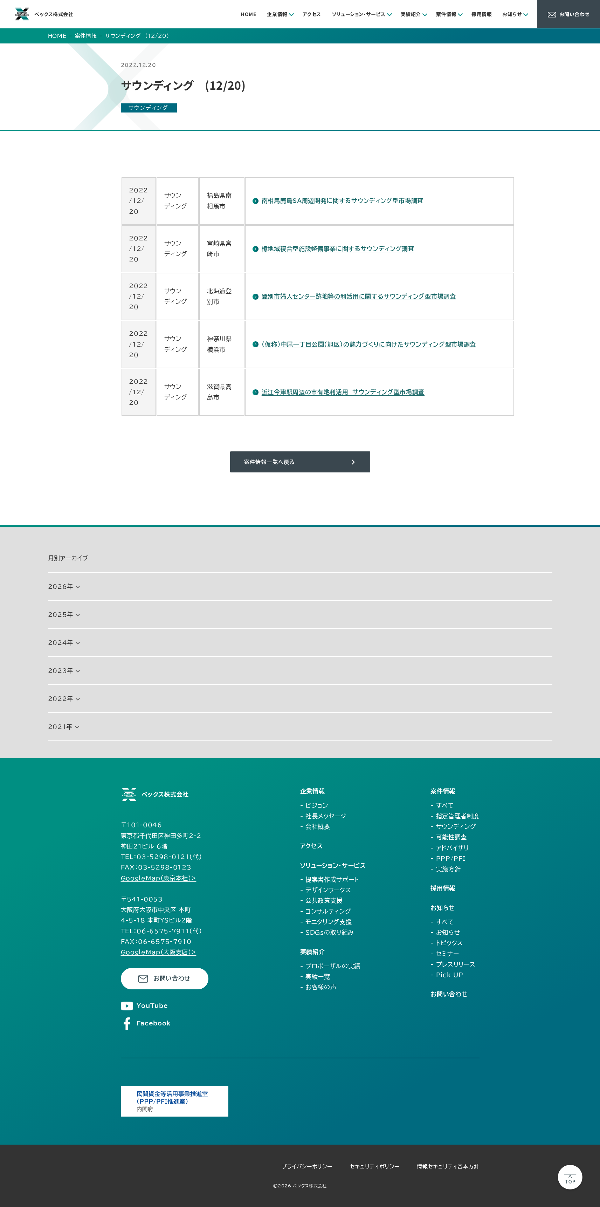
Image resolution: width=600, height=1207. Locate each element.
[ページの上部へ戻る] (570, 1177)
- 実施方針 (445, 869)
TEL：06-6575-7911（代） (161, 931)
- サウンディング (453, 827)
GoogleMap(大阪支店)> (158, 952)
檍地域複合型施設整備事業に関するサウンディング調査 (338, 249)
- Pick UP (446, 975)
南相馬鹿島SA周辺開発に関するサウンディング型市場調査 (342, 201)
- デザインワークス (325, 890)
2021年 (60, 727)
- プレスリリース (452, 964)
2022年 (60, 699)
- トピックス (446, 943)
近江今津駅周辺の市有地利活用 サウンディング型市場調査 (343, 392)
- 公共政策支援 (321, 900)
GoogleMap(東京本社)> (158, 878)
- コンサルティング (325, 911)
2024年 (60, 643)
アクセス (312, 14)
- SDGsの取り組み (327, 932)
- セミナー (444, 954)
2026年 (60, 586)
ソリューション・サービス (359, 14)
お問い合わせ (172, 978)
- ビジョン (314, 806)
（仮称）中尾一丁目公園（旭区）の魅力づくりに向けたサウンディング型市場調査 (369, 344)
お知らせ (512, 14)
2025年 (60, 615)
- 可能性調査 (448, 837)
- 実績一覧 (315, 977)
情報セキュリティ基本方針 (448, 1166)
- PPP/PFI (447, 858)
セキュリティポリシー (375, 1166)
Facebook (154, 1023)
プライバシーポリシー (307, 1166)
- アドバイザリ (449, 848)
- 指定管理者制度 (454, 816)
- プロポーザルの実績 (330, 966)
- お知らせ (445, 932)
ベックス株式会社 (53, 14)
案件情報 (446, 14)
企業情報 (277, 14)
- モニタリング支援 (326, 922)
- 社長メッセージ (323, 816)
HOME (248, 14)
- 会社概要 (315, 827)
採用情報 (481, 14)
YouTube (152, 1006)
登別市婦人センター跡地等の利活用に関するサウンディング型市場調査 (359, 296)
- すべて (442, 806)
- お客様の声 (318, 987)
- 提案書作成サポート (329, 879)
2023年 (60, 671)
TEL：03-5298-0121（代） (161, 857)
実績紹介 (411, 14)
